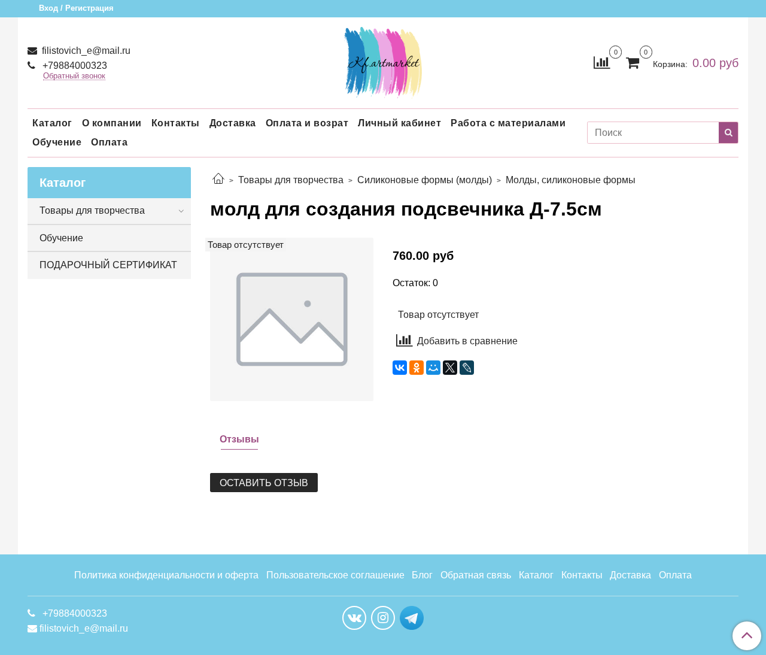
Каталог (52, 123)
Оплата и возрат (307, 123)
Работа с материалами (508, 123)
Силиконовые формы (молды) (424, 180)
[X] (450, 367)
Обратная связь (475, 575)
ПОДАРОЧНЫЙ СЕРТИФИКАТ (108, 265)
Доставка (232, 123)
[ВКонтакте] (400, 367)
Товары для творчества (291, 180)
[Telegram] (412, 617)
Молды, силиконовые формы (571, 180)
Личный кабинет (399, 123)
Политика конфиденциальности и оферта (166, 575)
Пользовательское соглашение (335, 575)
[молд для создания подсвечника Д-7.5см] (291, 319)
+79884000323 (73, 65)
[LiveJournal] (467, 367)
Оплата (109, 142)
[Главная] (218, 180)
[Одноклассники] (416, 367)
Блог (422, 575)
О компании (112, 123)
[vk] (354, 618)
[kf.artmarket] (383, 60)
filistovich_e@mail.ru (84, 51)
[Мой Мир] (433, 367)
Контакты (175, 123)
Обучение (56, 142)
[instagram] (383, 618)
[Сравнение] (602, 62)
